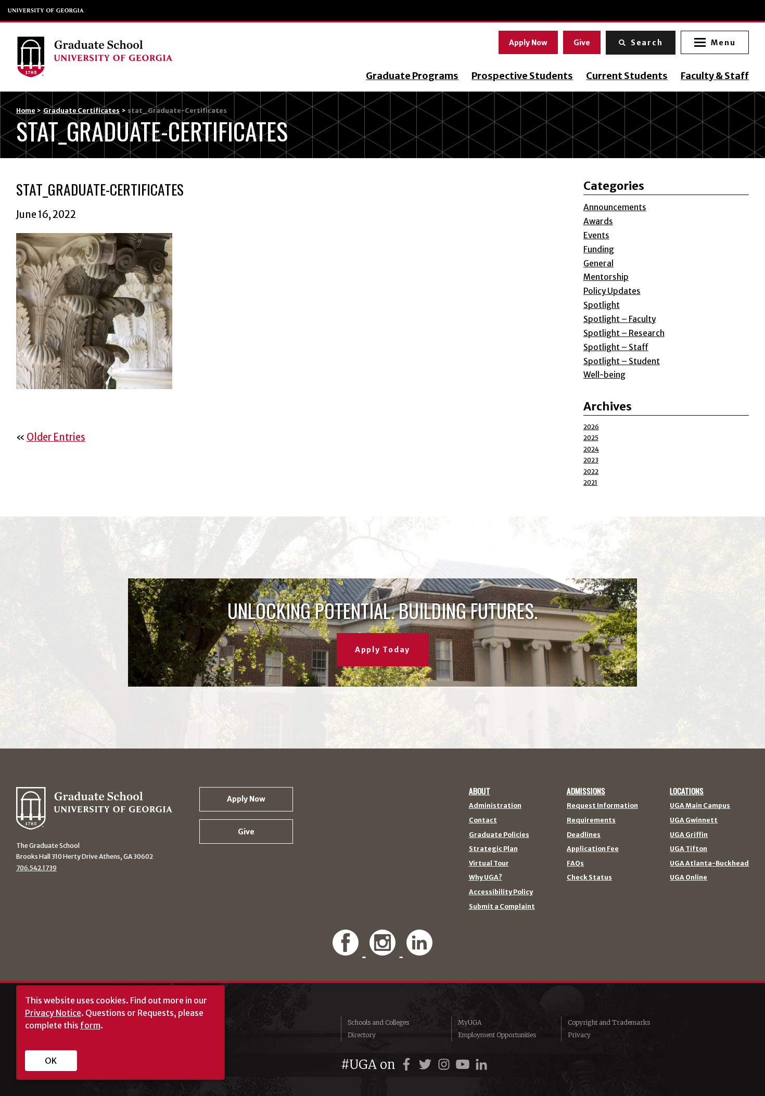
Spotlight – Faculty (619, 319)
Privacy (579, 1035)
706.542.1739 (36, 868)
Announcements (614, 207)
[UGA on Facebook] (408, 1064)
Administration (495, 806)
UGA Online (688, 877)
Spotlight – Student (621, 361)
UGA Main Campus (700, 806)
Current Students (627, 76)
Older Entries (56, 437)
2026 (591, 427)
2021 (590, 482)
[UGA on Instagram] (445, 1064)
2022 (590, 471)
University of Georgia (46, 10)
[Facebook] (346, 950)
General (598, 263)
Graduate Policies (499, 835)
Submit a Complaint (502, 907)
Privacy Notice (53, 1013)
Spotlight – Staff (615, 347)
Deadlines (584, 835)
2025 (590, 438)
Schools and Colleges (378, 1022)
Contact (483, 820)
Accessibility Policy (501, 892)
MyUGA (469, 1022)
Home (25, 110)
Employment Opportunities (497, 1035)
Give (581, 42)
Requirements (591, 820)
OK (51, 1060)
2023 (590, 460)
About (479, 791)
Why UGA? (485, 877)
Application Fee (593, 849)
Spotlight (601, 305)
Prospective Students (522, 76)
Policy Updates (612, 291)
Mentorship (606, 277)
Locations (687, 791)
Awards (598, 221)
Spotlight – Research (624, 333)
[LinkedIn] (420, 950)
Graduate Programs (412, 76)
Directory (362, 1035)
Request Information (602, 806)
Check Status (589, 877)
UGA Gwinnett (694, 820)
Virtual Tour (489, 863)
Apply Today (382, 649)
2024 (591, 449)
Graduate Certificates (81, 110)
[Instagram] (383, 950)
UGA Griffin (689, 835)
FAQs (575, 863)
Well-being (604, 375)
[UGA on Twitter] (426, 1064)
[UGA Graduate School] (119, 56)
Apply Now (528, 42)
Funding (598, 249)
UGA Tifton (688, 849)
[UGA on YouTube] (464, 1064)
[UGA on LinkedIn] (481, 1064)
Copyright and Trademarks (609, 1022)
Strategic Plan (493, 849)
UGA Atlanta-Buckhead (709, 863)
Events (596, 235)
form (90, 1025)
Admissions (586, 791)
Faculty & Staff (715, 76)
